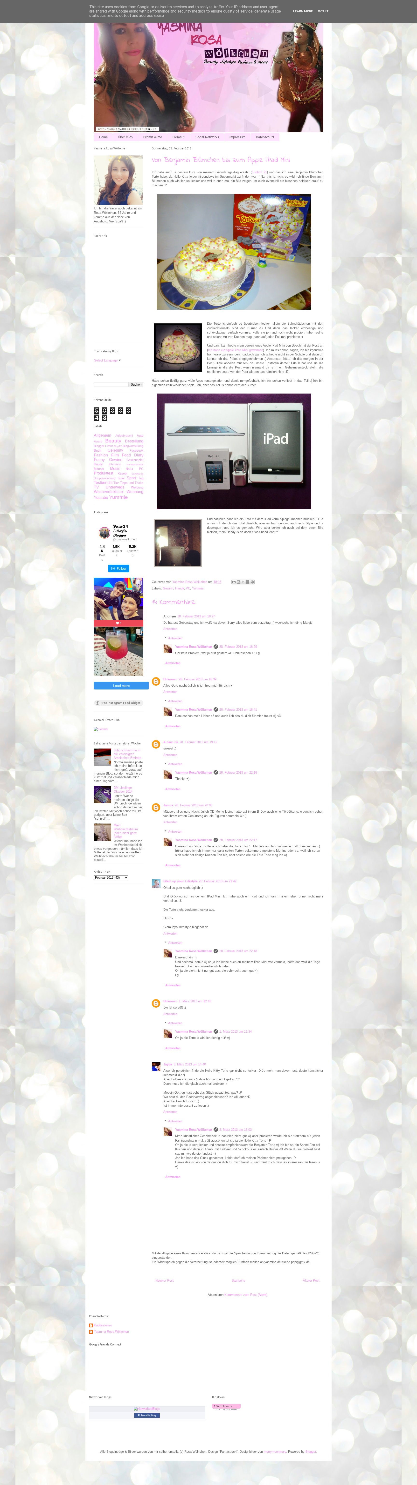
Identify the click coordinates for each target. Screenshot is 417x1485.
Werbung (137, 487)
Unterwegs (115, 487)
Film (115, 455)
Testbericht (103, 483)
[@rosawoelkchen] (104, 533)
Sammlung (137, 473)
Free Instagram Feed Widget (120, 703)
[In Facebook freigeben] (247, 582)
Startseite (238, 1280)
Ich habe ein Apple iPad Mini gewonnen (235, 350)
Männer (99, 469)
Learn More (303, 11)
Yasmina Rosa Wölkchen (193, 647)
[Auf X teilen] (243, 582)
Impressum (237, 137)
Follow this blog (147, 1415)
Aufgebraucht (124, 435)
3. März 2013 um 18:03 (235, 1129)
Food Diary (132, 455)
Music (115, 469)
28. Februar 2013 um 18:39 (197, 679)
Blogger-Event (103, 446)
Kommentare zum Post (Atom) (245, 1295)
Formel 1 (178, 137)
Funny (99, 460)
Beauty (113, 440)
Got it (323, 11)
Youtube (101, 497)
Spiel (121, 478)
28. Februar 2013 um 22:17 (238, 840)
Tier (116, 483)
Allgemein (102, 435)
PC (188, 588)
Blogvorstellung (133, 446)
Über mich (125, 137)
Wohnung (135, 492)
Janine (168, 805)
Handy (179, 588)
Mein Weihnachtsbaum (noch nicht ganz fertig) (126, 830)
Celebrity (115, 450)
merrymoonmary (275, 1451)
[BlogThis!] (238, 582)
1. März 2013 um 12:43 (195, 1001)
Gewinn (168, 588)
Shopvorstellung (104, 478)
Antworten (170, 629)
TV (96, 487)
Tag (140, 478)
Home (103, 137)
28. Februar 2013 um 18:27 (196, 616)
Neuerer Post (164, 1280)
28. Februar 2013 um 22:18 (238, 951)
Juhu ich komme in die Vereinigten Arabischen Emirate (127, 754)
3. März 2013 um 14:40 (190, 1064)
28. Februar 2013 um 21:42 (217, 881)
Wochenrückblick (108, 492)
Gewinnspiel (134, 460)
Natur (129, 469)
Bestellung (134, 441)
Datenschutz (265, 137)
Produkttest (103, 473)
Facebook (136, 450)
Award (98, 441)
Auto (140, 435)
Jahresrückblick (134, 464)
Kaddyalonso (103, 1325)
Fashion (101, 455)
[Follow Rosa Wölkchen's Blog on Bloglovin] (226, 1409)
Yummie (197, 588)
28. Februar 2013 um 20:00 (193, 805)
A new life (170, 742)
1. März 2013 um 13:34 (235, 1031)
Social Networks (207, 137)
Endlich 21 (259, 172)
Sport (131, 478)
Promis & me (152, 137)
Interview (115, 464)
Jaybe (167, 1064)
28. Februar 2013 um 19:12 (198, 742)
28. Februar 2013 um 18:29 (238, 647)
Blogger (311, 1451)
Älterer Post (311, 1280)
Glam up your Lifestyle (180, 881)
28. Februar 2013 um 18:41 (238, 709)
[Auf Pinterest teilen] (252, 582)
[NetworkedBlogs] (147, 1409)
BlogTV (118, 446)
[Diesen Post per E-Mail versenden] (233, 582)
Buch (97, 450)
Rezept (122, 473)
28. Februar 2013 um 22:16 (238, 772)
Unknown (170, 679)
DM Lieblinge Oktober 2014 (123, 789)
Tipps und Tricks (132, 483)
